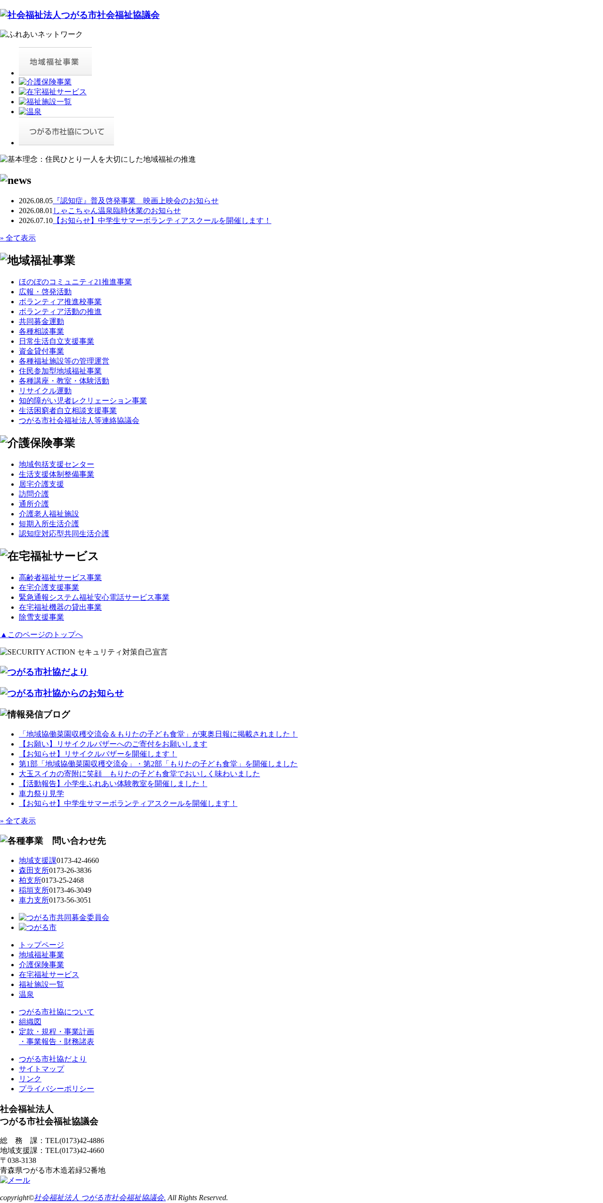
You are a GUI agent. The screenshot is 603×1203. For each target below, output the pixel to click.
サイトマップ (41, 1069)
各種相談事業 (41, 331)
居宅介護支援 (41, 484)
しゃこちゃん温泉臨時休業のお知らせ (117, 211)
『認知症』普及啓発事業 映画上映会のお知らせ (136, 201)
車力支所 (34, 900)
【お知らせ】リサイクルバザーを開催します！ (98, 754)
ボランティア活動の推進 (60, 311)
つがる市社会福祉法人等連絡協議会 (79, 420)
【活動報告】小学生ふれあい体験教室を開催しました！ (113, 784)
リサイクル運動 (45, 391)
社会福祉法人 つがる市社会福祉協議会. (100, 1198)
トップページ (41, 945)
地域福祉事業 (41, 955)
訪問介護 (34, 494)
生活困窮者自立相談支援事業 (68, 411)
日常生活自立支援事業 (56, 341)
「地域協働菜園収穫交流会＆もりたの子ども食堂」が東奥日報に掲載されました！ (158, 734)
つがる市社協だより (53, 1059)
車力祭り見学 (41, 793)
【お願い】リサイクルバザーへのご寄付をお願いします (113, 744)
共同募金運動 (41, 321)
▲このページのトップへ (41, 635)
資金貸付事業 (41, 351)
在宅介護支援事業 (49, 587)
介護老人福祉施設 (49, 514)
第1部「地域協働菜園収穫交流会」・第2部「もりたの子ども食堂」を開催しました (158, 764)
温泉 (26, 994)
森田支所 (34, 870)
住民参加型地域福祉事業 (60, 371)
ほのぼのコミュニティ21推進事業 (75, 282)
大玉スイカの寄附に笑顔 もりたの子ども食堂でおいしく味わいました (139, 774)
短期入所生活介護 (49, 524)
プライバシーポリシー (56, 1089)
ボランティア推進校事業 (60, 302)
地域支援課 (38, 860)
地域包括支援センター (56, 464)
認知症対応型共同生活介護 (64, 534)
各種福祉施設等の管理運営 (64, 361)
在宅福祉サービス (49, 975)
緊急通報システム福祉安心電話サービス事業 (94, 597)
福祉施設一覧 (41, 984)
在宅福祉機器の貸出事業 (60, 607)
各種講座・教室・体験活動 (64, 381)
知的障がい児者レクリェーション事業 (83, 401)
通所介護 (34, 504)
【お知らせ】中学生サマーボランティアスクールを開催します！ (162, 220)
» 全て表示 (18, 238)
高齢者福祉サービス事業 (60, 577)
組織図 (30, 1022)
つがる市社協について (56, 1012)
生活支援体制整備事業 (56, 474)
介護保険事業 (41, 965)
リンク (30, 1079)
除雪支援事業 (41, 617)
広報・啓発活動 (45, 292)
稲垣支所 (34, 890)
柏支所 (30, 880)
